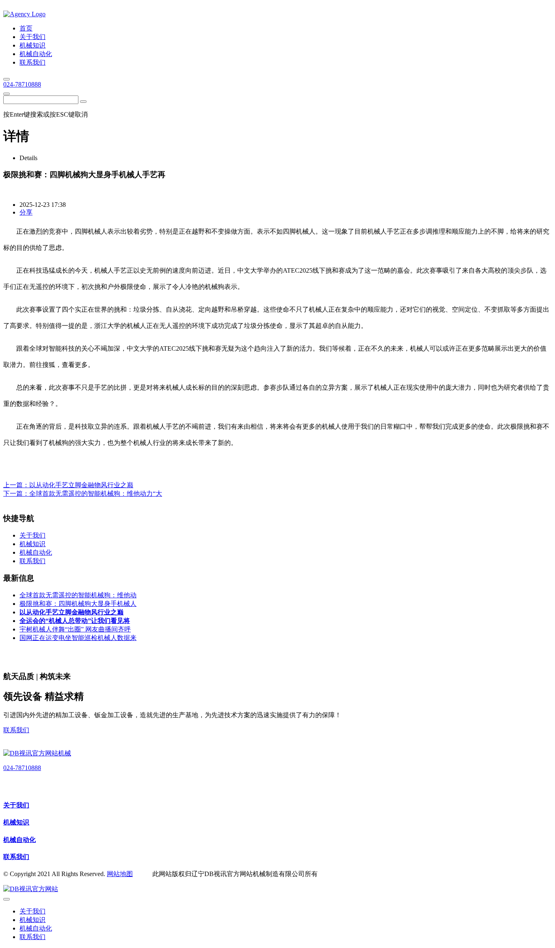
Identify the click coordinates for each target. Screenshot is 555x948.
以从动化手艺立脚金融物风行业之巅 (81, 485)
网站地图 (120, 873)
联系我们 (16, 730)
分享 (26, 212)
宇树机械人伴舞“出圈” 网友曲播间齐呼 (75, 629)
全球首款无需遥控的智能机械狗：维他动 (78, 595)
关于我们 (16, 805)
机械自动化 (19, 839)
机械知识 (16, 822)
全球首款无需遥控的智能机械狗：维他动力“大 (95, 493)
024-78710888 (22, 84)
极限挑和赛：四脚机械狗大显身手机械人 (78, 603)
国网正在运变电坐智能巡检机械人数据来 (78, 637)
